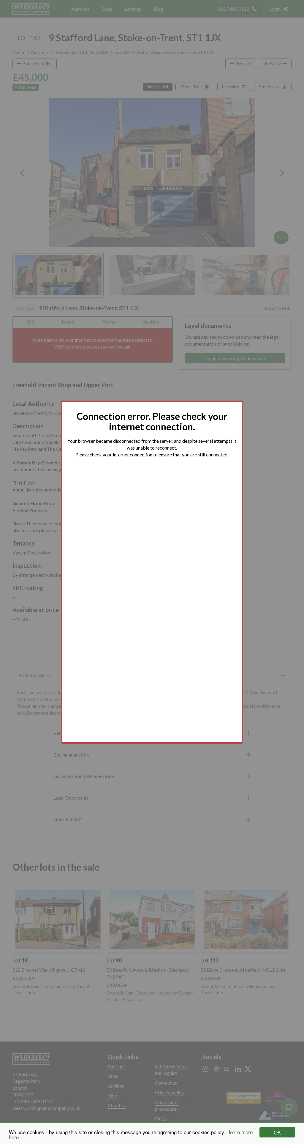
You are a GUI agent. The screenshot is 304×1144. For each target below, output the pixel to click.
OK (277, 1132)
